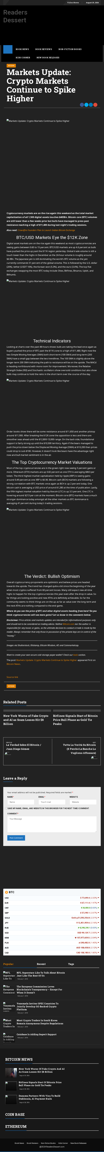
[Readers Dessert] (7, 49)
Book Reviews (43, 49)
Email (41, 797)
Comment (12, 814)
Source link (12, 677)
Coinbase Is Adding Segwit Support (36, 1034)
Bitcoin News (13, 664)
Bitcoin (11, 66)
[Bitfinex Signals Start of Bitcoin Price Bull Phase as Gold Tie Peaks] (11, 1086)
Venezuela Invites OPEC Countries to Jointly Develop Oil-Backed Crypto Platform (37, 1006)
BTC (11, 892)
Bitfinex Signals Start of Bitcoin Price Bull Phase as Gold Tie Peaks (75, 720)
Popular (8, 964)
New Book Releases (48, 57)
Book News (22, 49)
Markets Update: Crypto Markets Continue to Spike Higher (46, 660)
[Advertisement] (52, 37)
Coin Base (15, 1114)
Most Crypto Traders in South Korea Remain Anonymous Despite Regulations (40, 1022)
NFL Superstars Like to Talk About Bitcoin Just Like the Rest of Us (41, 974)
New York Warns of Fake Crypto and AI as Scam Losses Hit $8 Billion (25, 720)
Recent (41, 964)
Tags (71, 964)
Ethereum (16, 1126)
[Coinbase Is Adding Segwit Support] (9, 1040)
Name (10, 797)
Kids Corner (23, 57)
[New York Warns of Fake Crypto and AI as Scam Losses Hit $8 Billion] (11, 1073)
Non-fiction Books (70, 49)
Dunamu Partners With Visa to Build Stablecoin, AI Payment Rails (39, 1097)
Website (74, 797)
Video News (73, 2)
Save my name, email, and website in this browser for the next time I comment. (48, 808)
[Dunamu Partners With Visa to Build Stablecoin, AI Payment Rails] (11, 1100)
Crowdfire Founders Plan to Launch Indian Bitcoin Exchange (46, 230)
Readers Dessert (15, 16)
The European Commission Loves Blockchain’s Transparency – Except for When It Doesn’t (39, 989)
